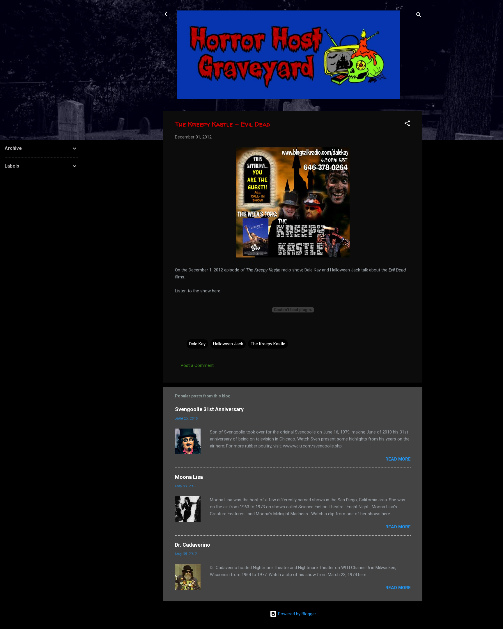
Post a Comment (197, 365)
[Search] (418, 16)
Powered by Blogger (296, 613)
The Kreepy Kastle (268, 344)
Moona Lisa (189, 477)
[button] (407, 124)
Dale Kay (197, 344)
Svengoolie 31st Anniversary (209, 409)
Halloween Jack (228, 344)
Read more (398, 459)
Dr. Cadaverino (192, 545)
